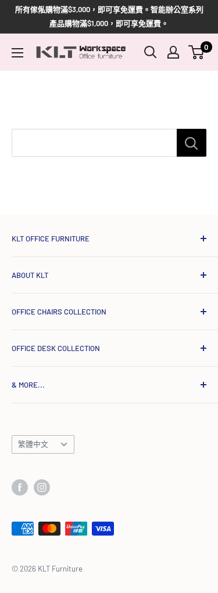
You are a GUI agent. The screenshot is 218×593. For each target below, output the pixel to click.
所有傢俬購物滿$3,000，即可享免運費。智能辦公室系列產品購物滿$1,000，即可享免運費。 (109, 16)
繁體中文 (33, 444)
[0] (197, 52)
